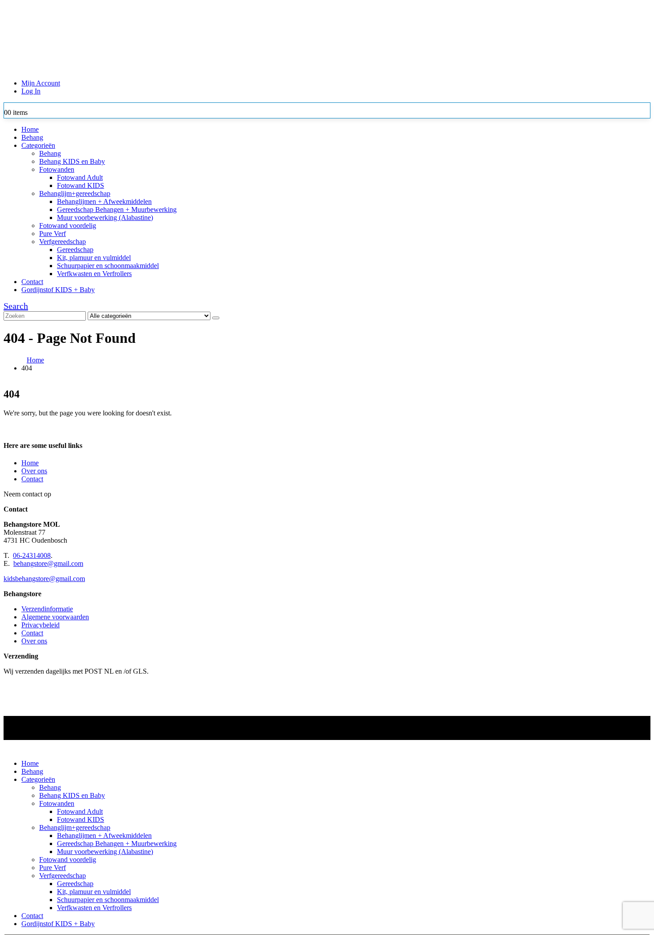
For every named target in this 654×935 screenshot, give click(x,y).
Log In (30, 91)
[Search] (215, 318)
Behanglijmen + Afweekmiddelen (104, 201)
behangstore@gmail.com (48, 563)
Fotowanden (56, 169)
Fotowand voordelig (67, 225)
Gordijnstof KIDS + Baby (58, 289)
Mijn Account (40, 83)
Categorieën (38, 145)
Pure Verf (52, 233)
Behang (32, 137)
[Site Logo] (237, 68)
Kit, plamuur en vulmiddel (94, 257)
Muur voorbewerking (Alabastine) (105, 217)
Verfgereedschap (62, 241)
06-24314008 (32, 555)
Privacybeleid (40, 625)
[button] (16, 306)
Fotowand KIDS (80, 185)
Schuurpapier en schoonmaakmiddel (108, 265)
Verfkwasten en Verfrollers (94, 273)
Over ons (34, 471)
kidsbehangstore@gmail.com (44, 578)
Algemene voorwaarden (55, 617)
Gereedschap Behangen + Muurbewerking (117, 209)
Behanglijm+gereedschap (74, 193)
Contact (32, 281)
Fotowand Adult (80, 177)
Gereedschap (75, 249)
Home (30, 129)
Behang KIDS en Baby (72, 161)
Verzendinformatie (47, 609)
